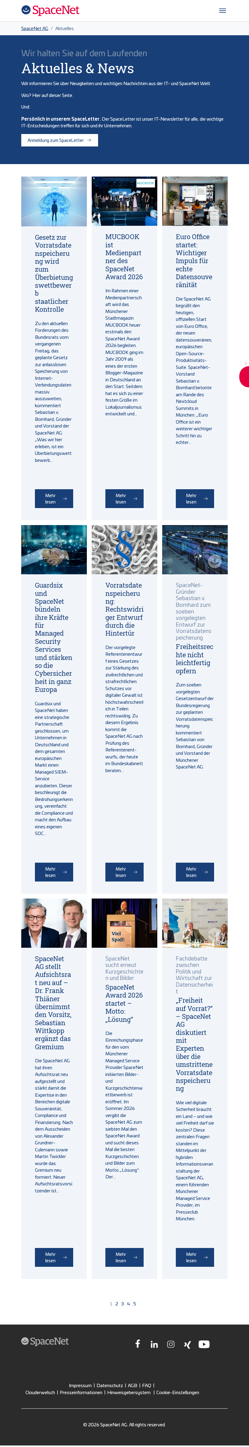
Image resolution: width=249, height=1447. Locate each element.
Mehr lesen (50, 498)
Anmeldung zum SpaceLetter (56, 140)
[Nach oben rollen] (236, 1434)
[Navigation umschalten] (222, 10)
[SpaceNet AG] (50, 10)
